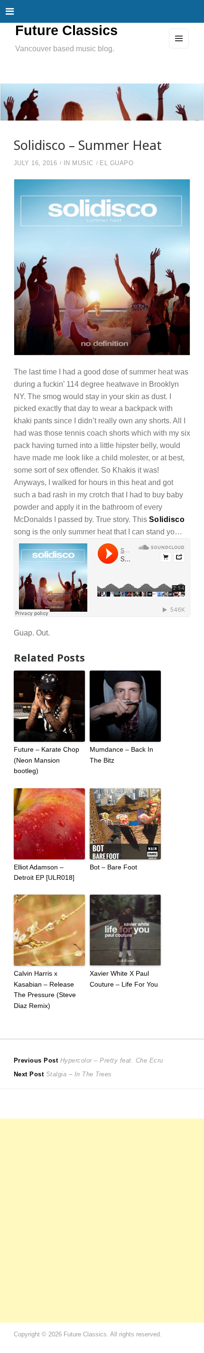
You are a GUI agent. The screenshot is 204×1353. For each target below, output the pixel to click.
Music (82, 163)
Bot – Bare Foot (113, 867)
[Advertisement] (102, 1221)
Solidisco (167, 519)
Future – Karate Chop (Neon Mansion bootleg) (46, 760)
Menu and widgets (179, 47)
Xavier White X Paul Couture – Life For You (124, 979)
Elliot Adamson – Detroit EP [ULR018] (44, 872)
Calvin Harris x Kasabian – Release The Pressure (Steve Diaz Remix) (45, 989)
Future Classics (66, 30)
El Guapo (116, 163)
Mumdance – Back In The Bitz (121, 755)
